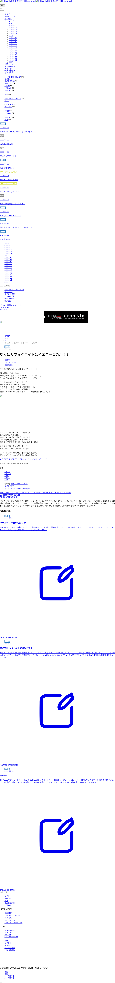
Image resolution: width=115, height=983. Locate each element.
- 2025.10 (8, 262)
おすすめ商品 (10, 362)
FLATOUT (8, 933)
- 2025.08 (8, 266)
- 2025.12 (8, 258)
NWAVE (7, 935)
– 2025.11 (13, 40)
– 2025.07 (13, 48)
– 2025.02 (13, 58)
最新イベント (9, 16)
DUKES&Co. (9, 931)
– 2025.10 (13, 42)
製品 (6, 95)
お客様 (7, 86)
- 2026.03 (8, 249)
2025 (11, 36)
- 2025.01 (8, 280)
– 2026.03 (13, 29)
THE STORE (9, 71)
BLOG (6, 79)
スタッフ (8, 69)
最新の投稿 (8, 64)
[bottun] (1, 8)
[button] (1, 10)
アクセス (8, 918)
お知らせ (8, 88)
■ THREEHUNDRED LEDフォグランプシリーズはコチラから (25, 459)
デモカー (8, 90)
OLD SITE (8, 73)
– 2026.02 (13, 32)
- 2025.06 (8, 270)
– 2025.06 (13, 50)
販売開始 (9, 365)
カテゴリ (8, 19)
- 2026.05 (8, 245)
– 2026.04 (13, 27)
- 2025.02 (8, 278)
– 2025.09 (13, 44)
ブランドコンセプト (12, 915)
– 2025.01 (13, 60)
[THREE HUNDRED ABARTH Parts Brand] (36, 1)
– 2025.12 (13, 38)
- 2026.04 (8, 247)
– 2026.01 (13, 34)
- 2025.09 (8, 264)
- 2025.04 (8, 274)
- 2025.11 (8, 260)
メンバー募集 (9, 67)
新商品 (7, 360)
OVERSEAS (9, 81)
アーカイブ (8, 21)
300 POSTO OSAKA (12, 77)
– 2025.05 (13, 52)
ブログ (7, 14)
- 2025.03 (8, 276)
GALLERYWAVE (11, 937)
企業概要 (8, 913)
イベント (8, 83)
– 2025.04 (13, 54)
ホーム (7, 941)
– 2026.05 (13, 25)
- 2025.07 (8, 268)
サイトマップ (9, 920)
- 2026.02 (8, 251)
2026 (11, 23)
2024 (11, 62)
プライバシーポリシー (13, 923)
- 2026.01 (8, 254)
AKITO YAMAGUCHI (19, 484)
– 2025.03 (13, 56)
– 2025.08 (13, 46)
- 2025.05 (8, 272)
